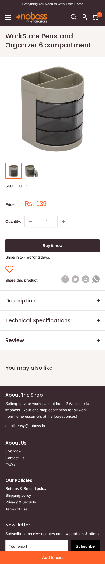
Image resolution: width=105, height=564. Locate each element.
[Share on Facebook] (65, 279)
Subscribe (85, 546)
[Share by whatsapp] (96, 280)
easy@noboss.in (31, 426)
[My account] (84, 17)
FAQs (10, 464)
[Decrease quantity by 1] (30, 221)
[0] (95, 17)
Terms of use (16, 509)
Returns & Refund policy (26, 488)
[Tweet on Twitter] (75, 279)
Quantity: (13, 221)
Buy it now (52, 245)
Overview (13, 451)
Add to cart (52, 557)
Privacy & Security (20, 502)
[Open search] (74, 17)
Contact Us (14, 458)
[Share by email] (85, 279)
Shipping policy (18, 495)
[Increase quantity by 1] (63, 221)
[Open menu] (8, 17)
